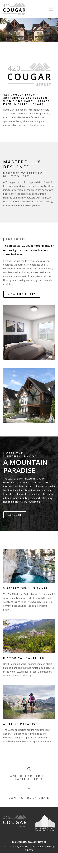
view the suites (22, 294)
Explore (15, 515)
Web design (10, 846)
